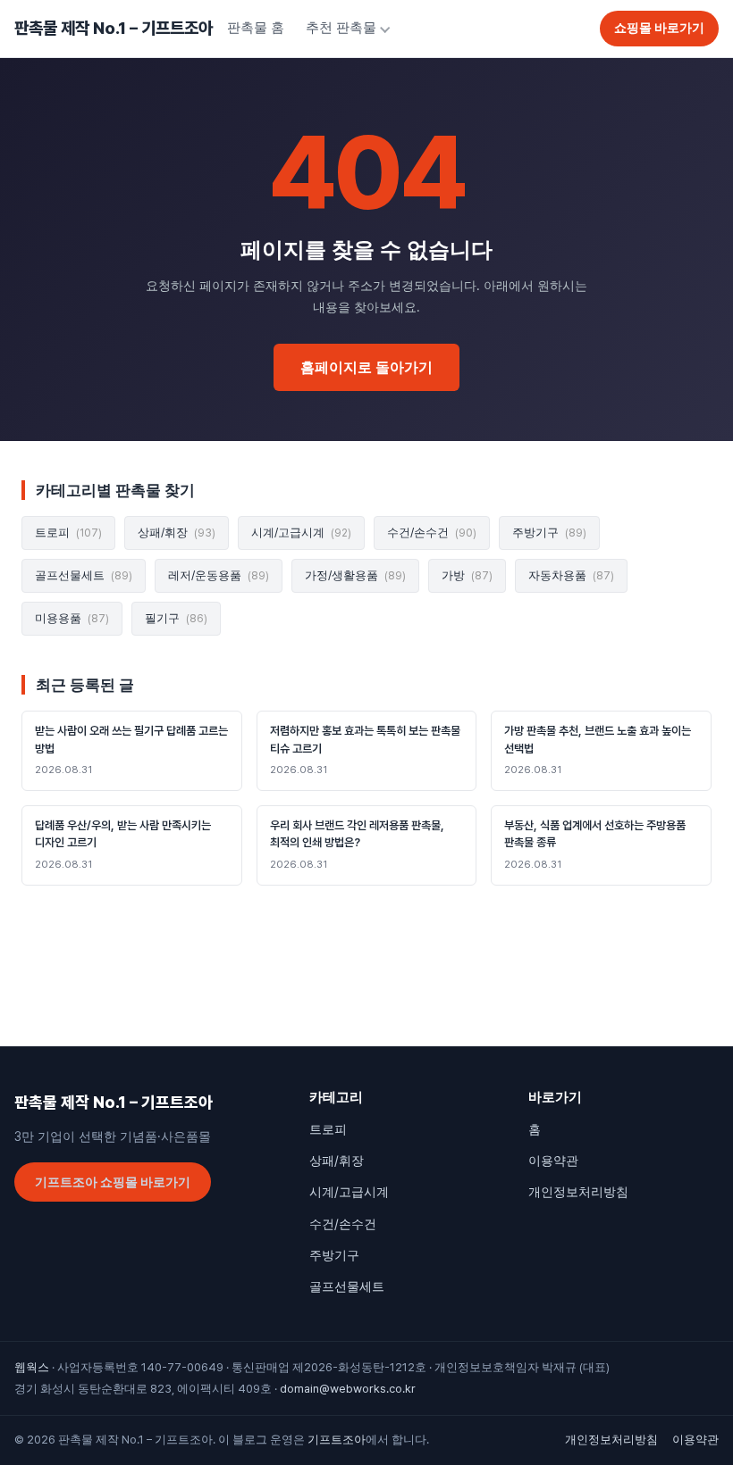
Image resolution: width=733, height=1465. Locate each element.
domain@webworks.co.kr (348, 1388)
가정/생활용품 (355, 575)
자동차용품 (571, 575)
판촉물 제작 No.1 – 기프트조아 (113, 28)
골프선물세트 (83, 575)
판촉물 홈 (255, 28)
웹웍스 (31, 1367)
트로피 (68, 532)
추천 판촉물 (341, 28)
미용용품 (72, 618)
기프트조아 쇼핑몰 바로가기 (112, 1182)
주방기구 (549, 532)
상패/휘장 (176, 532)
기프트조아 (337, 1439)
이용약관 (553, 1160)
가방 (467, 575)
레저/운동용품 (218, 575)
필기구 (176, 618)
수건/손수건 (431, 532)
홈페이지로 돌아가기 (366, 367)
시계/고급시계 (301, 532)
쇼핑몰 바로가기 (659, 28)
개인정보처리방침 (578, 1192)
